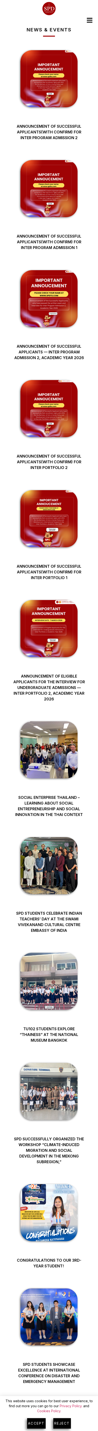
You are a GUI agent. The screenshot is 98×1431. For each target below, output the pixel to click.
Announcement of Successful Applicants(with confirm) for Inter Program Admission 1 (49, 242)
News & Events (49, 30)
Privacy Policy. (71, 1406)
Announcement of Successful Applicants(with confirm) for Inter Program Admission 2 (49, 132)
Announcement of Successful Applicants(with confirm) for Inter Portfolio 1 (49, 572)
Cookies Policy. (49, 1411)
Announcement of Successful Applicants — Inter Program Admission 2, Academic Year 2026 (49, 352)
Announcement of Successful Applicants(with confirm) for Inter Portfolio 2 (49, 462)
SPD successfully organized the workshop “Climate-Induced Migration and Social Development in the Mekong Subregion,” (49, 1150)
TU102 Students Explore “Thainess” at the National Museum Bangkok (49, 1034)
